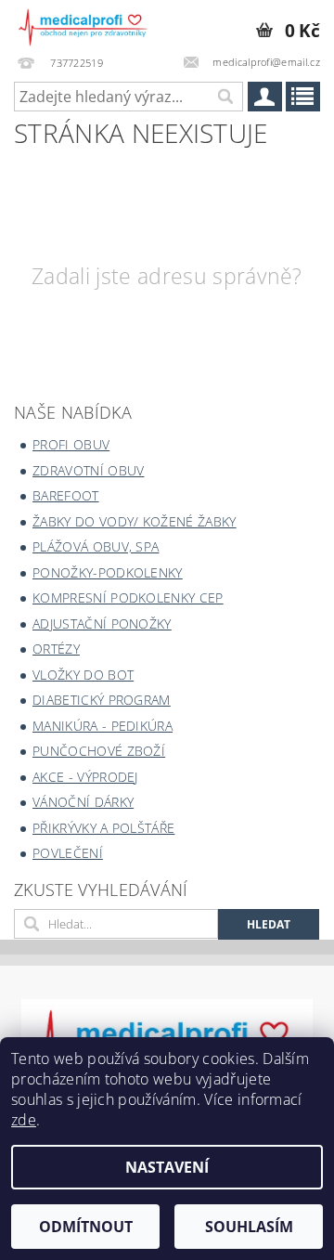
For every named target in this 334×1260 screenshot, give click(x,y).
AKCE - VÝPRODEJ (85, 777)
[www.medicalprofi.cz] (83, 24)
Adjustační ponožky (102, 623)
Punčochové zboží (98, 751)
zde (23, 1120)
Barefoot (65, 495)
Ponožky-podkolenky (107, 572)
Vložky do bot (83, 674)
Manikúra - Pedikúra (102, 725)
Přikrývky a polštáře (103, 828)
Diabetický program (101, 699)
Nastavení (167, 1167)
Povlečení (67, 853)
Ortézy (56, 648)
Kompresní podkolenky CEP (128, 597)
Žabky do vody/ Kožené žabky (134, 521)
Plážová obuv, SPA (95, 546)
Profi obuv (70, 444)
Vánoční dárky (83, 802)
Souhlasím (249, 1226)
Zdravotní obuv (88, 470)
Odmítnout (86, 1226)
